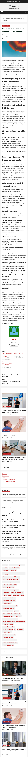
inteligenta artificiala (8, 616)
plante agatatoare (8, 629)
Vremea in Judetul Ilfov (8, 483)
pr (15, 629)
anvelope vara (13, 565)
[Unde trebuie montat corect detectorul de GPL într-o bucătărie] (14, 424)
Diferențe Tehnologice (17, 592)
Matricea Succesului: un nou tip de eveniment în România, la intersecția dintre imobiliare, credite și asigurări (14, 547)
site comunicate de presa (9, 640)
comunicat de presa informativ (11, 582)
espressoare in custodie (9, 600)
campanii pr (6, 570)
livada (4, 619)
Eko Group (5, 598)
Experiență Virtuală (8, 611)
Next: (12, 381)
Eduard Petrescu (7, 595)
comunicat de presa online (10, 584)
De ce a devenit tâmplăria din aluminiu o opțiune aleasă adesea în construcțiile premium (12, 513)
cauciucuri (13, 570)
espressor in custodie (8, 608)
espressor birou (7, 603)
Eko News (12, 598)
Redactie (5, 682)
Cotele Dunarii (5, 475)
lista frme (18, 616)
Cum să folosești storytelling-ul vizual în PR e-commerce (7, 363)
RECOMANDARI (6, 25)
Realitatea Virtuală (8, 637)
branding (5, 567)
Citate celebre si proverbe (8, 479)
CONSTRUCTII (7, 745)
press (4, 34)
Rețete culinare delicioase (8, 481)
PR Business (14, 6)
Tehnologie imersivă (8, 645)
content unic (6, 592)
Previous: (11, 374)
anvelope (5, 565)
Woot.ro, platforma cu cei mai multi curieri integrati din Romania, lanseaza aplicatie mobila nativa (13, 539)
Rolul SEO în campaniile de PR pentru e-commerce (7, 355)
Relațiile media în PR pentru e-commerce (18, 354)
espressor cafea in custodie (10, 605)
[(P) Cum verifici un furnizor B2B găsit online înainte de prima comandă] (14, 668)
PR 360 (4, 477)
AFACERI (5, 674)
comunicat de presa (14, 576)
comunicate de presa (8, 587)
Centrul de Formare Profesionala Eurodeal (11, 573)
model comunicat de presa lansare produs (14, 621)
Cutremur (4, 473)
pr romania (20, 629)
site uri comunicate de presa (10, 642)
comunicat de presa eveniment (11, 579)
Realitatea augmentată (9, 634)
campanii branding (14, 567)
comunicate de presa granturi (10, 590)
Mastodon (4, 651)
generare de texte (7, 613)
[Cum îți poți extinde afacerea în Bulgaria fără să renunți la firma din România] (14, 448)
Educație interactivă (18, 595)
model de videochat (8, 624)
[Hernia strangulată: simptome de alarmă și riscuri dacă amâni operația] (14, 400)
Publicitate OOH (7, 632)
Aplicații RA (21, 565)
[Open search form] (25, 12)
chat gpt (5, 576)
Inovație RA (17, 613)
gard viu (16, 611)
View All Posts (14, 345)
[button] (2, 12)
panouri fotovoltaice (8, 627)
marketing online (12, 619)
